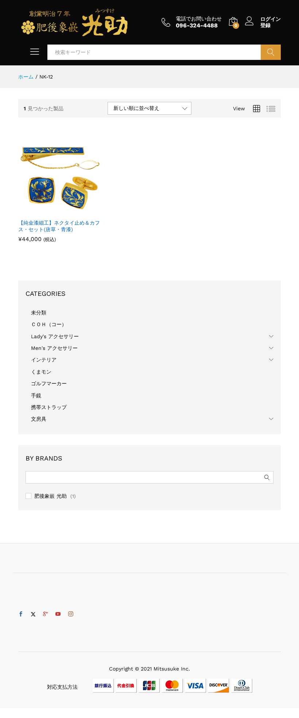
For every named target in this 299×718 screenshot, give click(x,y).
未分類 (38, 313)
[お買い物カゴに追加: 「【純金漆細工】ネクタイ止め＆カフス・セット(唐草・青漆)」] (51, 211)
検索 (271, 52)
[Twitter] (33, 614)
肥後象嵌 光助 (50, 496)
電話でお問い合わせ (199, 19)
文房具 (38, 419)
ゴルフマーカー (49, 383)
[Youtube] (58, 614)
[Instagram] (70, 614)
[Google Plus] (45, 614)
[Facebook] (21, 614)
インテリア (44, 360)
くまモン (41, 372)
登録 (265, 25)
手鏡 (36, 395)
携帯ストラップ (49, 407)
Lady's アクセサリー (55, 336)
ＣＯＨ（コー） (49, 324)
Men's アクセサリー (54, 348)
